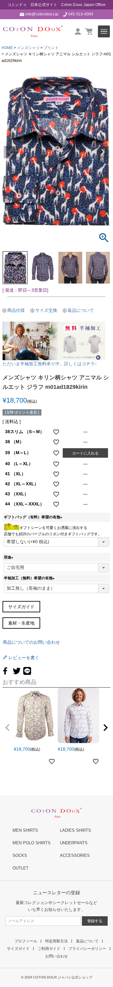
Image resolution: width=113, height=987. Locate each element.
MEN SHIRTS (25, 830)
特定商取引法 (56, 941)
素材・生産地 (21, 623)
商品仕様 (16, 310)
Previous (10, 152)
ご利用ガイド (49, 948)
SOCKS (20, 855)
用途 (9, 557)
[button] (8, 728)
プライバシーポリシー (87, 948)
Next (103, 152)
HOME (7, 48)
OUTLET (21, 868)
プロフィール (25, 941)
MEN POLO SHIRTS (32, 843)
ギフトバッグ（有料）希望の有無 (34, 517)
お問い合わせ (56, 956)
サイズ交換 (46, 310)
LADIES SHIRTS (75, 830)
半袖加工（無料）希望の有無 (30, 578)
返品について (80, 310)
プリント (51, 48)
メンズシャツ (28, 48)
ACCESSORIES (75, 855)
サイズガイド (21, 606)
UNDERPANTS (74, 843)
